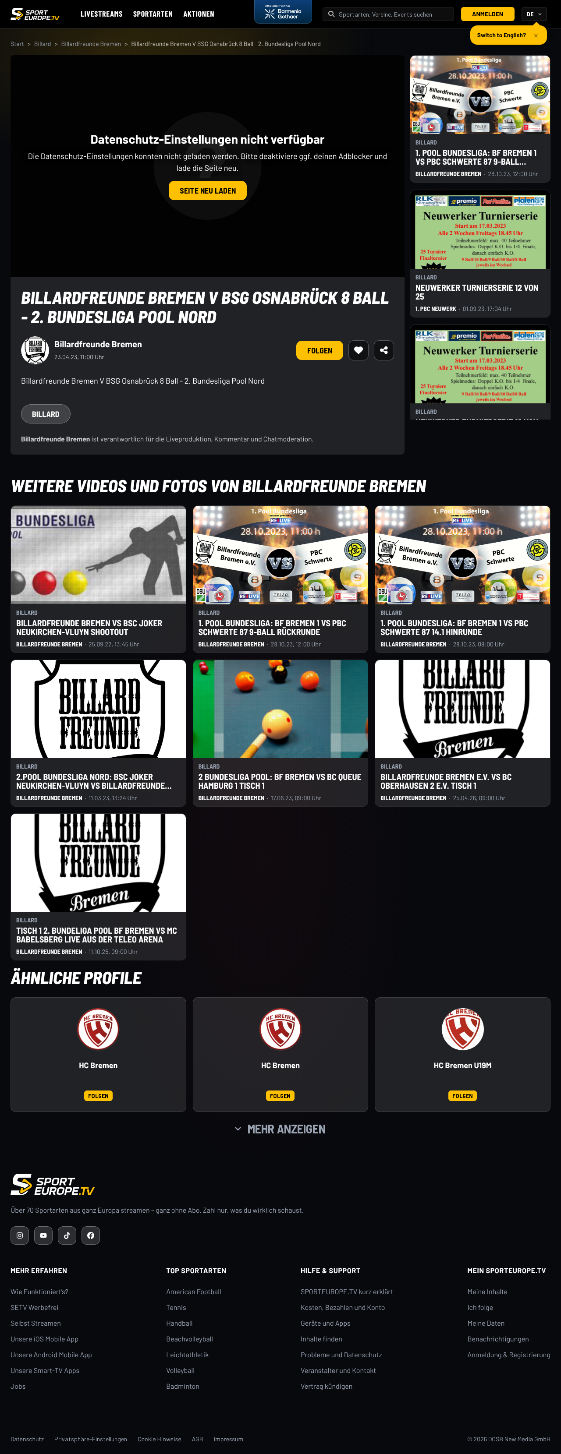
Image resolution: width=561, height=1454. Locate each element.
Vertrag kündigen (326, 1386)
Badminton (182, 1386)
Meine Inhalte (487, 1292)
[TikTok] (67, 1235)
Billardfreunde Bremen (91, 43)
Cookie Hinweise (159, 1439)
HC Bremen (98, 1065)
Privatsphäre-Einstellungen (90, 1439)
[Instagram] (20, 1235)
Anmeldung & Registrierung (508, 1355)
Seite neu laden (208, 190)
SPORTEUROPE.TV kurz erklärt (347, 1292)
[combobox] (393, 14)
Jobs (18, 1386)
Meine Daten (485, 1323)
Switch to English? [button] (501, 35)
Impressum (228, 1439)
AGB (197, 1439)
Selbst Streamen (36, 1323)
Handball (179, 1323)
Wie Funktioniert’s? (39, 1292)
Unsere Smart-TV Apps (45, 1370)
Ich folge (480, 1307)
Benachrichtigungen (498, 1339)
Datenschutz (27, 1439)
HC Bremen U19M (463, 1065)
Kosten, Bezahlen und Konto (343, 1307)
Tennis (176, 1307)
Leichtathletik (187, 1355)
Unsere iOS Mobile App (44, 1339)
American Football (193, 1292)
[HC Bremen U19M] (463, 1029)
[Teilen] (384, 350)
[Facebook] (91, 1235)
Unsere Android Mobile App (51, 1355)
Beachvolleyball (189, 1339)
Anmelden (487, 14)
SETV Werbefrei (34, 1307)
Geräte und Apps (326, 1323)
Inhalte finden (321, 1339)
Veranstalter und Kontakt (338, 1370)
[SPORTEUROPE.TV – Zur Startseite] (35, 14)
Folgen (319, 350)
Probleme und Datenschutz (341, 1355)
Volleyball (180, 1370)
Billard (42, 43)
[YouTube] (43, 1235)
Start (17, 43)
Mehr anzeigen (287, 1128)
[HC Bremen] (98, 1029)
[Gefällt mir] (358, 350)
